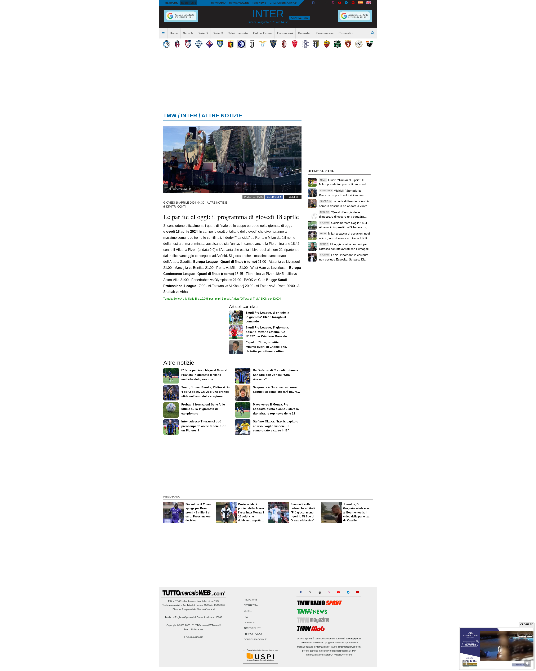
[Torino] (348, 44)
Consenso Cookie (255, 639)
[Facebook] (313, 3)
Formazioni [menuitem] (285, 33)
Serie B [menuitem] (203, 33)
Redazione (250, 599)
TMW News (259, 2)
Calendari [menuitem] (305, 33)
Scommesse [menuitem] (325, 33)
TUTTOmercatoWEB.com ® (206, 625)
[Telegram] (346, 3)
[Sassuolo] (337, 44)
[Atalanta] (166, 44)
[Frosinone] (220, 44)
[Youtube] (340, 3)
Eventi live (188, 2)
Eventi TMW (251, 605)
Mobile (248, 611)
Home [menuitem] (174, 33)
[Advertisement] (268, 464)
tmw (170, 115)
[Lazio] (262, 44)
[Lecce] (273, 44)
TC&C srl (180, 601)
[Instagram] (333, 3)
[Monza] (294, 44)
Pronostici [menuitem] (346, 33)
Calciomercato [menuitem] (238, 33)
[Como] (198, 44)
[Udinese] (358, 44)
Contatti (249, 622)
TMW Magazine (239, 2)
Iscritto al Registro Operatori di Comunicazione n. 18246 (193, 617)
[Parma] (316, 44)
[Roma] (326, 44)
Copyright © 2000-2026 (178, 625)
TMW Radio (218, 2)
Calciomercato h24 (283, 2)
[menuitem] (163, 33)
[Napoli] (305, 44)
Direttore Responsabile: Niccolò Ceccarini (194, 609)
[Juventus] (252, 44)
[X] (320, 3)
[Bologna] (177, 44)
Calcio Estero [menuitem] (262, 33)
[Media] (353, 3)
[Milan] (284, 44)
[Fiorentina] (209, 44)
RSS (246, 617)
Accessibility (252, 628)
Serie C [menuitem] (218, 33)
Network (171, 2)
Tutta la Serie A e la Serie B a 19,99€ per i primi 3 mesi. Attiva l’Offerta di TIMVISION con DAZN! (222, 298)
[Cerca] (373, 33)
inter (189, 115)
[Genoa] (230, 44)
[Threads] (327, 3)
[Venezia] (369, 44)
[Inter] (241, 44)
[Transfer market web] (368, 3)
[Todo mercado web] (360, 3)
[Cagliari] (188, 44)
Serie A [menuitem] (188, 33)
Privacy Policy (253, 634)
